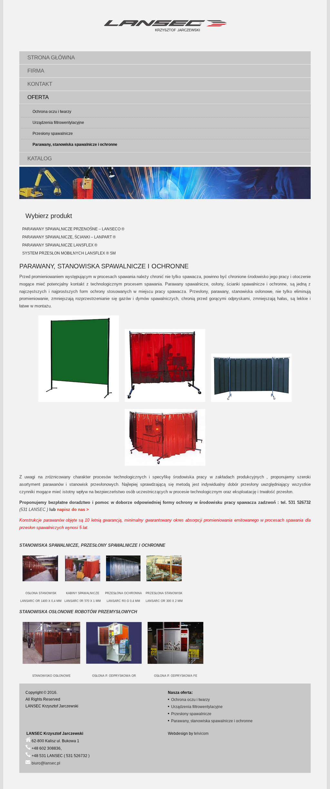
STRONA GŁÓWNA (51, 58)
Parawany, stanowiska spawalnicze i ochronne (75, 144)
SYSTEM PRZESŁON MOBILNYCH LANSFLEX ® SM (69, 253)
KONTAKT (39, 84)
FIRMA (35, 71)
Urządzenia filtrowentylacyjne (58, 122)
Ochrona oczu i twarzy (52, 111)
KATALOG (39, 158)
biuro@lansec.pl (46, 763)
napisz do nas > (73, 509)
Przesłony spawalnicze (53, 133)
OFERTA (38, 97)
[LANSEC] (165, 26)
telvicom (201, 733)
